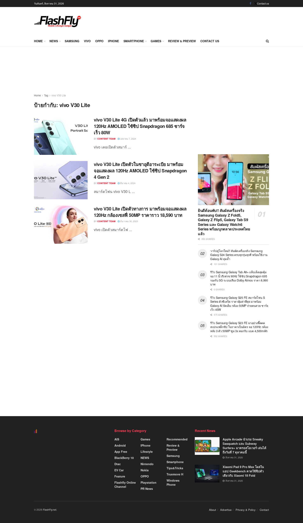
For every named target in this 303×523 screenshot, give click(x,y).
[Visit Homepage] (57, 21)
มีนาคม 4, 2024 (127, 183)
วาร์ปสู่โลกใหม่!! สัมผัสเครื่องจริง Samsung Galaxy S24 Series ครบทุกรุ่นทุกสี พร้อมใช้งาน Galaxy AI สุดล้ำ (238, 255)
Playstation (148, 482)
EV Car (119, 470)
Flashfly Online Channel (125, 484)
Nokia (145, 470)
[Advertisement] (194, 20)
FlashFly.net (49, 509)
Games (156, 41)
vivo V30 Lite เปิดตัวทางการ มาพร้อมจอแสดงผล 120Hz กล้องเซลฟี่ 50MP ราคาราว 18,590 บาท (140, 211)
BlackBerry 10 (124, 458)
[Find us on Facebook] (250, 3)
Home (38, 41)
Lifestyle (147, 451)
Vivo (87, 41)
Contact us (263, 3)
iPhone (113, 41)
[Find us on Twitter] (255, 3)
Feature (119, 476)
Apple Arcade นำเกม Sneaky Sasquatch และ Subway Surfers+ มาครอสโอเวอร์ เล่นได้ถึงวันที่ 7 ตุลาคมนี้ (244, 445)
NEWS (53, 41)
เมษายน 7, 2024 (128, 138)
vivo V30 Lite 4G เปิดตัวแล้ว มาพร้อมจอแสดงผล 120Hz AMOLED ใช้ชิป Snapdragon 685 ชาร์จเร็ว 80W (140, 126)
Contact (264, 510)
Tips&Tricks (175, 468)
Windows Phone (173, 482)
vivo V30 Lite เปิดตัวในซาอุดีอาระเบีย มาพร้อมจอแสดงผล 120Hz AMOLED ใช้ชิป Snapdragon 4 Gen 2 (140, 170)
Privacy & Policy (246, 510)
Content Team (106, 138)
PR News (147, 489)
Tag (46, 95)
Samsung (72, 41)
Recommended (177, 439)
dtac (117, 464)
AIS (116, 439)
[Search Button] (267, 41)
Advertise (225, 510)
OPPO (99, 41)
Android (120, 445)
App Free (120, 451)
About (212, 510)
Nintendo (147, 464)
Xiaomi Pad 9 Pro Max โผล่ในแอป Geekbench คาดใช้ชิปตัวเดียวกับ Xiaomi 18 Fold (243, 471)
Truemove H (175, 474)
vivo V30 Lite (59, 95)
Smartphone (133, 41)
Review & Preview (182, 41)
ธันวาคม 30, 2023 (129, 221)
